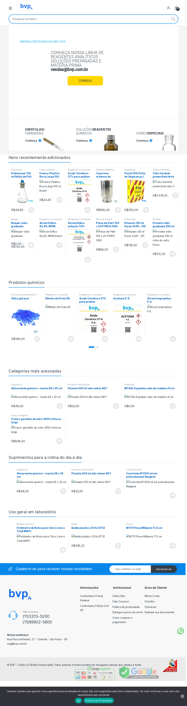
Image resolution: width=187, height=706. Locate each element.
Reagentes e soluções (79, 169)
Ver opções (29, 245)
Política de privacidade (126, 606)
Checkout (150, 606)
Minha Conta (152, 595)
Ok (78, 700)
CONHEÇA (85, 81)
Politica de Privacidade (98, 700)
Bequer (14, 219)
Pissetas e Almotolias (79, 384)
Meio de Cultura (104, 219)
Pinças (129, 524)
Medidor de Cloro (25, 524)
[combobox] (88, 19)
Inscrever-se (163, 569)
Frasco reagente (19, 415)
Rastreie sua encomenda (159, 612)
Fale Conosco (120, 601)
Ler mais (87, 210)
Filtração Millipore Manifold (105, 170)
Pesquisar (173, 19)
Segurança (129, 169)
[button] (91, 347)
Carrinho (150, 601)
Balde (74, 524)
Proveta (157, 219)
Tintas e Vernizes (161, 169)
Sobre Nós (118, 595)
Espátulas (129, 384)
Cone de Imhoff (134, 469)
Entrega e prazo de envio (127, 612)
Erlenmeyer (16, 169)
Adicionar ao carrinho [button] (29, 210)
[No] (182, 696)
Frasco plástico (47, 169)
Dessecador (17, 294)
